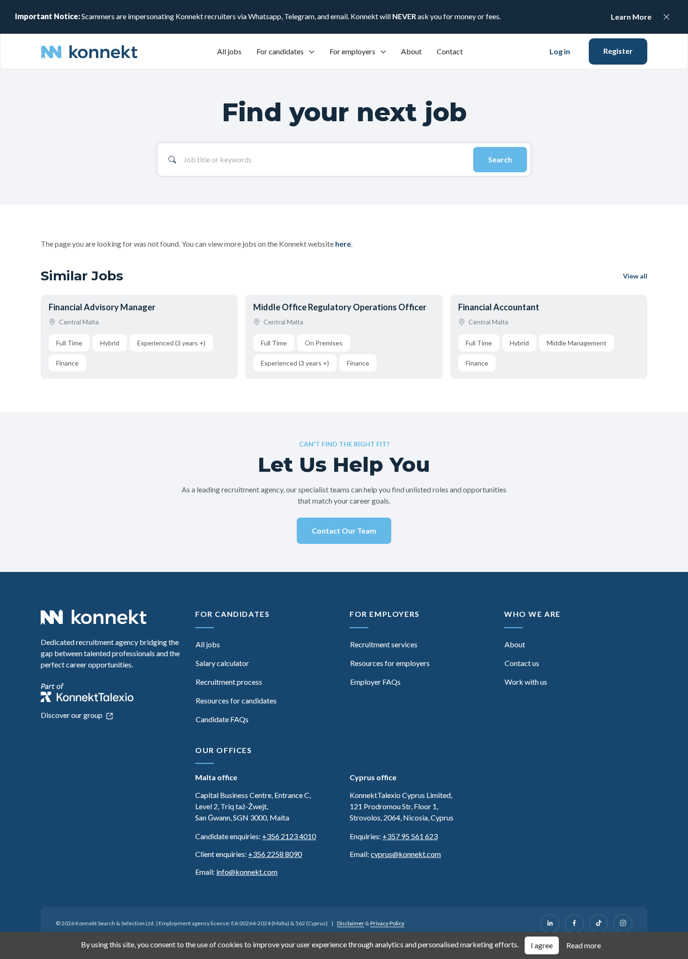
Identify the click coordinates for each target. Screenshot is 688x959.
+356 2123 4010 (289, 836)
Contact (450, 51)
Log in (559, 51)
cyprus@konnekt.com (406, 853)
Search (500, 159)
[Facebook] (574, 923)
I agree (542, 945)
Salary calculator (222, 663)
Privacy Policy (387, 923)
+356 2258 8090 (275, 853)
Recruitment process (229, 681)
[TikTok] (598, 923)
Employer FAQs (375, 681)
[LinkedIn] (550, 923)
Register (618, 50)
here (343, 243)
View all (635, 276)
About (411, 51)
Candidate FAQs (222, 719)
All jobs (229, 51)
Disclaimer (350, 923)
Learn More (631, 16)
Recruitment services (383, 644)
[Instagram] (623, 923)
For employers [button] (353, 51)
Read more (583, 945)
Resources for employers (390, 663)
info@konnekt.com (247, 871)
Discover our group (72, 714)
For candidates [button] (280, 51)
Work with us (526, 681)
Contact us (522, 663)
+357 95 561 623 (410, 836)
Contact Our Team (344, 530)
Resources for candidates (236, 700)
